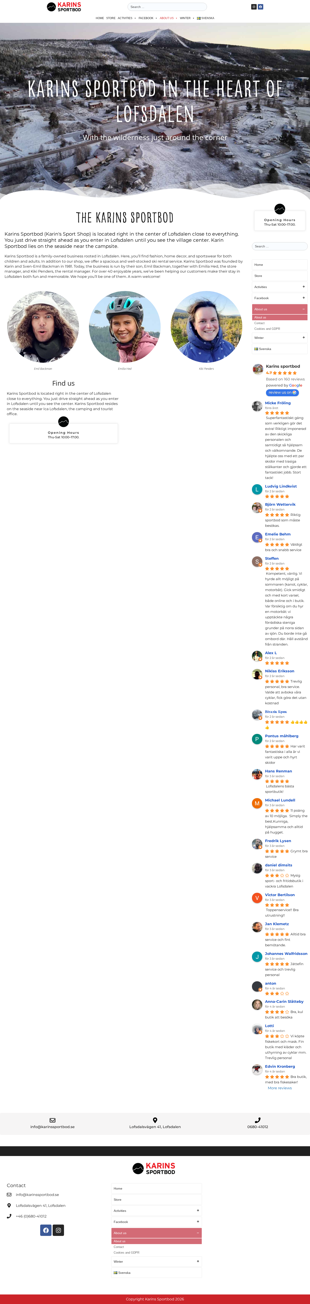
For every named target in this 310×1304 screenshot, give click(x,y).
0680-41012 (257, 1127)
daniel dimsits (278, 865)
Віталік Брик (276, 712)
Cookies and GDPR (267, 328)
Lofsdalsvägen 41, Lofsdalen (155, 1127)
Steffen (272, 558)
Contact (259, 323)
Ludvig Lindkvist (281, 486)
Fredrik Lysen (278, 841)
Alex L (271, 653)
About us (167, 18)
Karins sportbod (283, 366)
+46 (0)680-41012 (31, 1216)
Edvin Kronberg (280, 1066)
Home (100, 18)
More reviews (280, 1088)
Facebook (146, 18)
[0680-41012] (258, 1120)
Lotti (269, 1026)
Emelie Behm (278, 534)
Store (111, 18)
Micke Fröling (278, 403)
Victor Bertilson (280, 895)
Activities (125, 18)
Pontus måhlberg (281, 736)
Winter (185, 18)
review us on (280, 392)
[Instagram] (254, 7)
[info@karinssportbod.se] (52, 1120)
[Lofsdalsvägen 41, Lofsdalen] (155, 1120)
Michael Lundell (280, 800)
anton (270, 983)
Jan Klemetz (277, 924)
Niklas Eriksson (279, 671)
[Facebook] (260, 7)
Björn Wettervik (280, 504)
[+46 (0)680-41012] (9, 1216)
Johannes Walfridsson (286, 954)
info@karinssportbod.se (52, 1127)
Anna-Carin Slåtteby (284, 1001)
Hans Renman (278, 771)
